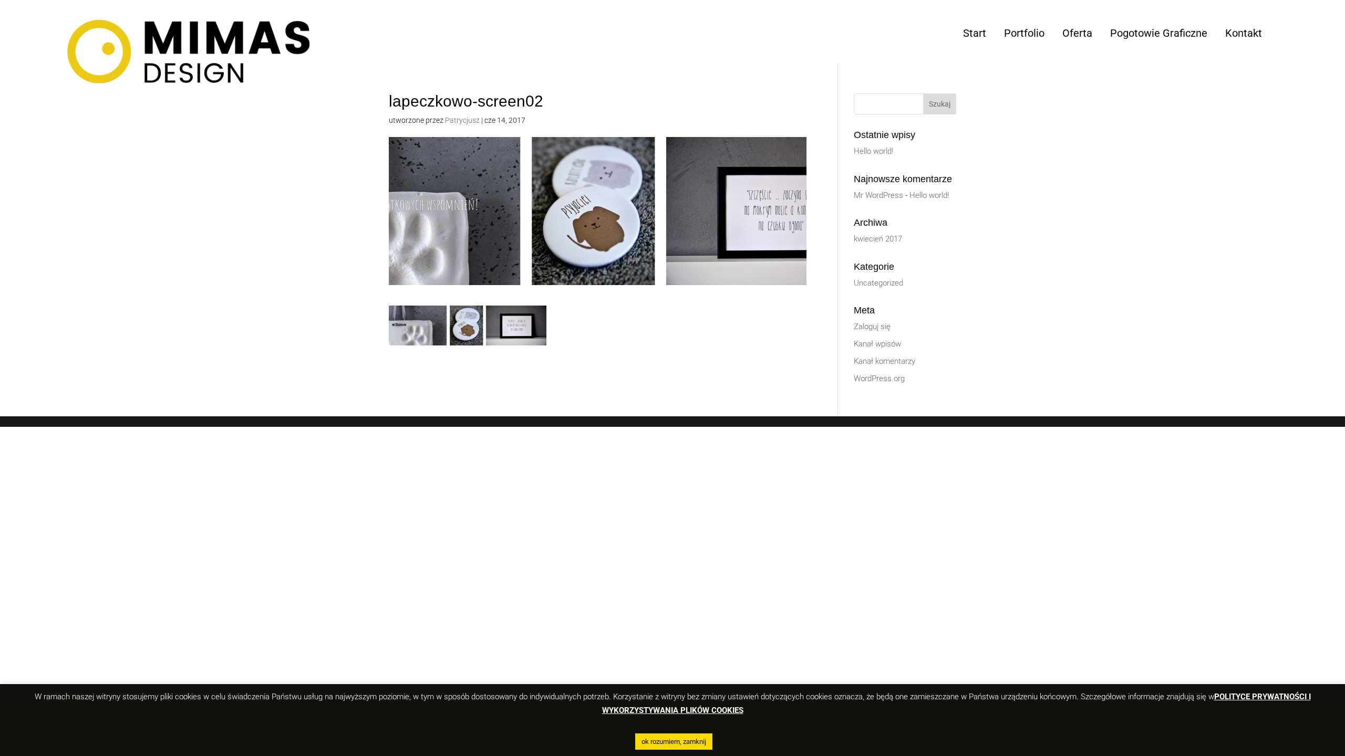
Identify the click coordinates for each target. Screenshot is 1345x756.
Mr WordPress (878, 195)
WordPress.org (879, 378)
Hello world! (873, 151)
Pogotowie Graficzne (1158, 33)
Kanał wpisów (877, 344)
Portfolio (1024, 33)
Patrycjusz (462, 120)
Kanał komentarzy (884, 361)
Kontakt (1243, 33)
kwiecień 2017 (878, 239)
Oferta (1077, 33)
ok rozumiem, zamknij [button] (674, 742)
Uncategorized (878, 283)
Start (974, 33)
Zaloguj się (872, 326)
